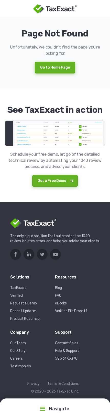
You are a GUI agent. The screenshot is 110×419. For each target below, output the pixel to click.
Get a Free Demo (52, 181)
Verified (16, 295)
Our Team (18, 343)
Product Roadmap (25, 318)
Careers (16, 358)
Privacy (33, 383)
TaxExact (18, 288)
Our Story (18, 351)
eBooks (61, 303)
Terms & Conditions (63, 383)
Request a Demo (23, 303)
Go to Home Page (55, 67)
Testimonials (20, 366)
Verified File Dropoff (71, 311)
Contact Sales (66, 343)
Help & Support (67, 351)
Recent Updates (23, 311)
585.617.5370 (66, 358)
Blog (58, 288)
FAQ (58, 295)
